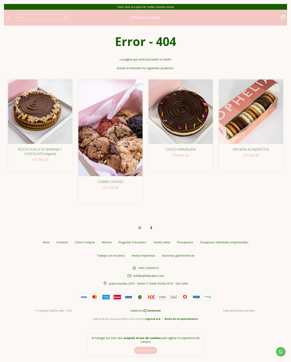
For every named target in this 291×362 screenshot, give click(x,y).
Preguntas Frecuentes (132, 242)
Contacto (62, 242)
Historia (106, 242)
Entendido (145, 350)
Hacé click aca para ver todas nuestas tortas (145, 7)
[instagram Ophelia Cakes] (139, 228)
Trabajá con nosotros (111, 255)
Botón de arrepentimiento (181, 319)
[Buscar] (66, 18)
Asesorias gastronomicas (178, 255)
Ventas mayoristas (143, 255)
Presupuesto (185, 242)
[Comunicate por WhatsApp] (280, 351)
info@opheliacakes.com (148, 276)
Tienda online (161, 242)
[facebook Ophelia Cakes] (151, 228)
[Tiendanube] (146, 311)
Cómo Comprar (85, 242)
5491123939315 (148, 268)
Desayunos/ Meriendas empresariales (224, 242)
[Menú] (9, 17)
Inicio (46, 242)
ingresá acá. (153, 319)
